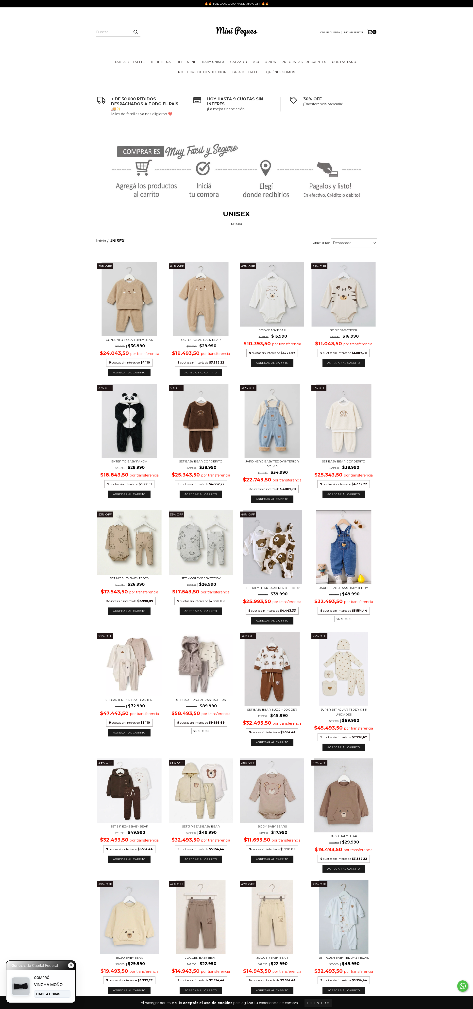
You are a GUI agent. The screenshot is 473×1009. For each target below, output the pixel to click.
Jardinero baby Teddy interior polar (272, 463)
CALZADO (238, 62)
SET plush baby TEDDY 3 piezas (344, 957)
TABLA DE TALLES (130, 62)
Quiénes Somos (280, 72)
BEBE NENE (186, 62)
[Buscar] (135, 32)
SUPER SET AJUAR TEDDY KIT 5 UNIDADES (344, 712)
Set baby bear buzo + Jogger (272, 709)
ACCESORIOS (264, 62)
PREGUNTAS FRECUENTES (304, 62)
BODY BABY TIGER (343, 330)
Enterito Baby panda (129, 461)
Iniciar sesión (353, 32)
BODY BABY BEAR (272, 330)
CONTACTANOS (345, 62)
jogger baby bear (201, 957)
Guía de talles (246, 72)
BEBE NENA (161, 62)
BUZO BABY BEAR (343, 836)
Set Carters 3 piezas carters (129, 700)
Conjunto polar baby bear (129, 340)
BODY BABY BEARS (272, 826)
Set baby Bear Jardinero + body (272, 588)
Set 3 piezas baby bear (201, 826)
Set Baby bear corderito (200, 461)
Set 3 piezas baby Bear (129, 826)
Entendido (318, 1003)
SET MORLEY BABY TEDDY (129, 578)
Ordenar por (321, 242)
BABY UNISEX (213, 62)
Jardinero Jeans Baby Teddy (343, 588)
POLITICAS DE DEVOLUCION (202, 72)
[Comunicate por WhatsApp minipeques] (462, 986)
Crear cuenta (330, 32)
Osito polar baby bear (201, 340)
